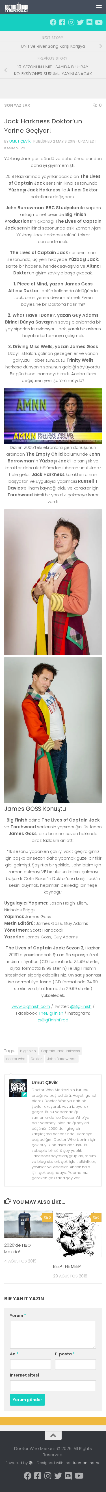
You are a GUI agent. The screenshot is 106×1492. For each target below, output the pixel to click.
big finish (28, 1050)
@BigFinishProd (53, 1020)
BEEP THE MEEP (67, 1266)
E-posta (65, 1354)
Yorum (18, 1315)
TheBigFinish (51, 1013)
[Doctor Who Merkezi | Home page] (21, 7)
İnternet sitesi (24, 1375)
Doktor (36, 1058)
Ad (14, 1354)
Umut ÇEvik (20, 141)
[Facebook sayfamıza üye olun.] (53, 22)
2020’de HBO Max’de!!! (17, 1248)
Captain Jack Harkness (60, 1050)
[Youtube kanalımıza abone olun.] (98, 22)
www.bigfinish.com (31, 1006)
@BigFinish (81, 1006)
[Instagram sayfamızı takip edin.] (71, 22)
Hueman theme (86, 1462)
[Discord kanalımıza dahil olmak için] (89, 22)
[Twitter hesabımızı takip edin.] (80, 22)
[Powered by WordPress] (31, 1463)
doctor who (15, 1058)
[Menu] (99, 7)
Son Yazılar (17, 105)
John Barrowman (62, 1058)
